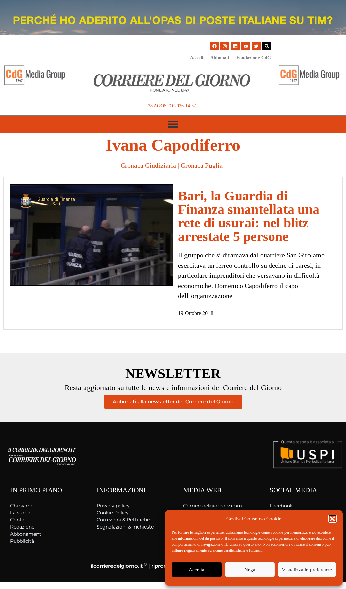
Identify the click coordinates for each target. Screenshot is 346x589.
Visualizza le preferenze (307, 569)
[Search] (266, 46)
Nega (249, 569)
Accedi (196, 57)
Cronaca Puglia (202, 165)
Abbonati (219, 57)
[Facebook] (214, 46)
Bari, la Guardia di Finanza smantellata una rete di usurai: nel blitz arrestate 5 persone (248, 216)
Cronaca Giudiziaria (148, 165)
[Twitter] (256, 46)
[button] (332, 518)
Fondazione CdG (253, 57)
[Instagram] (224, 46)
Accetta (196, 569)
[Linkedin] (235, 46)
